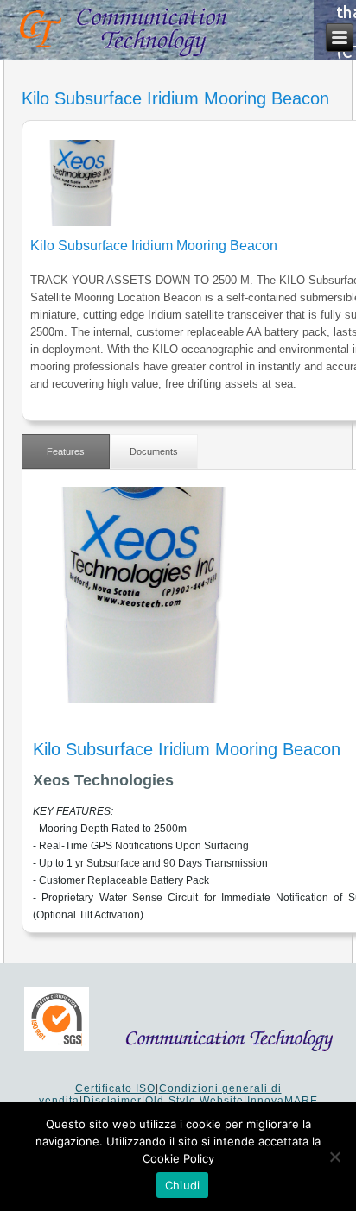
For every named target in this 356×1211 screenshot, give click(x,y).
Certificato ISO (115, 1088)
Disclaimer (112, 1100)
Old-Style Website (194, 1100)
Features (66, 451)
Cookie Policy (178, 1158)
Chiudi (182, 1185)
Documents (154, 451)
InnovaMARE (282, 1100)
